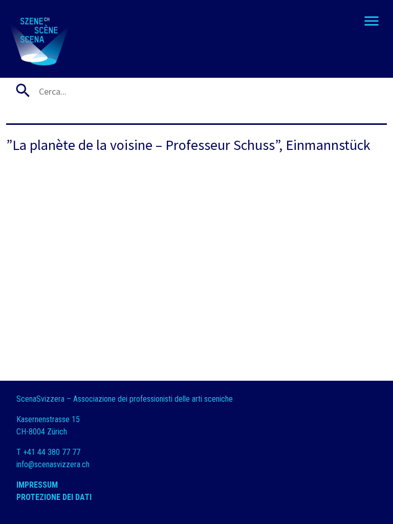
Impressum (37, 485)
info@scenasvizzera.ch (53, 464)
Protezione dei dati (55, 497)
